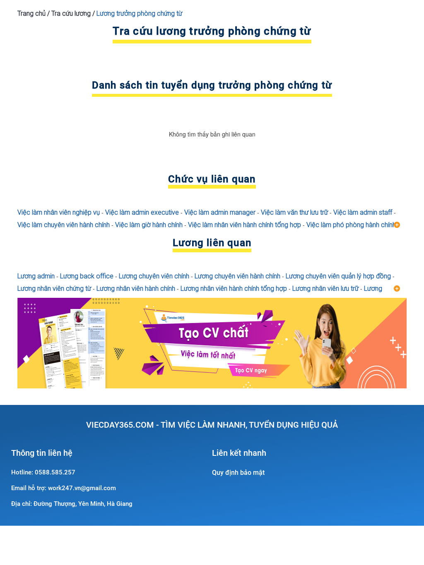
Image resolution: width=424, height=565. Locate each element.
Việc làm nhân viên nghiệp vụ (58, 212)
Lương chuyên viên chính (154, 276)
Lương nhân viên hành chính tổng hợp (234, 288)
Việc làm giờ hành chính (149, 224)
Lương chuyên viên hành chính (237, 276)
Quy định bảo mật (238, 472)
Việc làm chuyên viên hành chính (63, 224)
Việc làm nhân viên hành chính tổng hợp (244, 224)
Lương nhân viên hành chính (135, 288)
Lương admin (36, 276)
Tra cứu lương (71, 13)
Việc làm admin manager (219, 212)
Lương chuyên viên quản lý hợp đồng (338, 276)
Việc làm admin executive (142, 212)
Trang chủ (31, 13)
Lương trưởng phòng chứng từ (139, 13)
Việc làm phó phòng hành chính (351, 224)
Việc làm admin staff (362, 212)
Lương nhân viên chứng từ (54, 288)
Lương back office (86, 276)
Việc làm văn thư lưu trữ (294, 212)
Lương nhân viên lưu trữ (325, 288)
